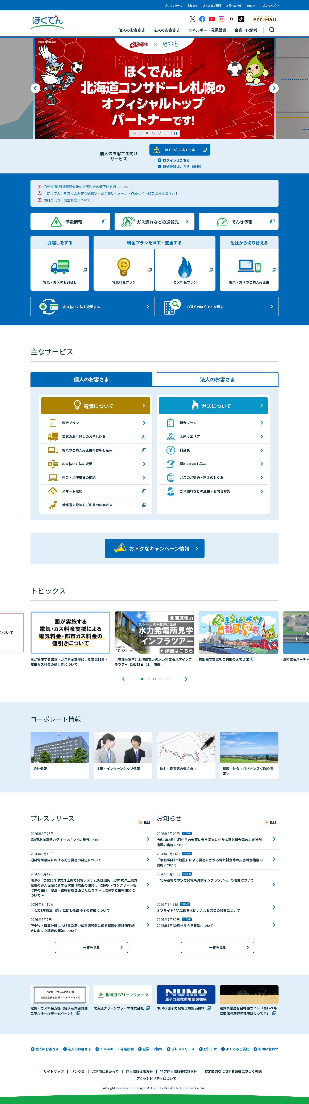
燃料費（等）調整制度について (67, 199)
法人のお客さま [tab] (217, 379)
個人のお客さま (47, 1048)
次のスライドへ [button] (274, 88)
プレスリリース (173, 5)
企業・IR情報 (152, 1048)
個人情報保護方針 (139, 1071)
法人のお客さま (79, 1048)
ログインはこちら (176, 160)
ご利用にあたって (105, 1071)
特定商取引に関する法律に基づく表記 (233, 1071)
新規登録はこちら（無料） (183, 166)
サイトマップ (54, 1071)
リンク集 (78, 1071)
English (251, 5)
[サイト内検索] (272, 30)
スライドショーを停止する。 (176, 133)
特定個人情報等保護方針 (178, 1071)
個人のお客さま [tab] (91, 379)
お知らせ (193, 5)
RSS (147, 822)
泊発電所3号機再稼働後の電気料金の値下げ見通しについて (88, 186)
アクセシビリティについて (156, 1078)
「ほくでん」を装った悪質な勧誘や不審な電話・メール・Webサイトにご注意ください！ (111, 193)
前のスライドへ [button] (35, 88)
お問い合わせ (233, 5)
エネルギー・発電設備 (117, 1048)
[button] (134, 133)
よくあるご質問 (212, 5)
